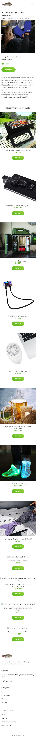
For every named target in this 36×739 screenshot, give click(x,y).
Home (3, 18)
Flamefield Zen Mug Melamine (18, 561)
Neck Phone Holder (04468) (18, 316)
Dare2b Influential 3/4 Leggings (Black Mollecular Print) (18, 585)
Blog (3, 715)
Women (4, 702)
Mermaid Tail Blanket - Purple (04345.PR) (18, 539)
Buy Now (8, 69)
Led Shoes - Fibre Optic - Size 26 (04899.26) (18, 484)
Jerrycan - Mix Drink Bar (18, 261)
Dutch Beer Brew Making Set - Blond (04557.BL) (18, 428)
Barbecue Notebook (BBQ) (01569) (18, 150)
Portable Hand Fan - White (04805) (18, 371)
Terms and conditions (8, 722)
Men (2, 699)
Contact (4, 718)
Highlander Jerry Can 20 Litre (18, 632)
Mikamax (19, 57)
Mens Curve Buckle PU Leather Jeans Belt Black (18, 609)
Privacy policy (6, 725)
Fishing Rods (5, 695)
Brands (12, 57)
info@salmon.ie (6, 681)
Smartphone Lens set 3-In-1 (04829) (18, 206)
